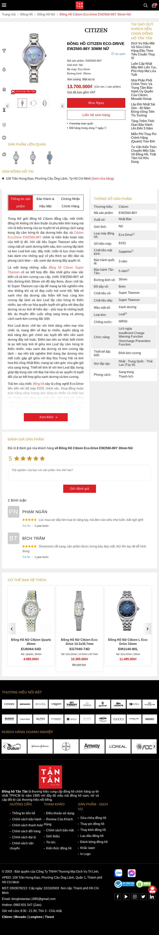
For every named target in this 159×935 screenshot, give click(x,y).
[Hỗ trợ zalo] (118, 873)
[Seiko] (149, 719)
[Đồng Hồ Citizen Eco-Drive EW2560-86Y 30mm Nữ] (22, 103)
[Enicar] (102, 719)
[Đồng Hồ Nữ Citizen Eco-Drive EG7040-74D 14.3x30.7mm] (79, 629)
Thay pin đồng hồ (92, 824)
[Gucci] (118, 719)
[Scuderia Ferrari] (102, 704)
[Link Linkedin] (152, 897)
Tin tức (51, 842)
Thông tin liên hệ (23, 813)
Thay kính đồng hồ (93, 830)
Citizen (7, 917)
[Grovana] (56, 719)
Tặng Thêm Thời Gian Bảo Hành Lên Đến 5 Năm (142, 124)
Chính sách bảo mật (60, 830)
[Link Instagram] (135, 897)
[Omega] (87, 704)
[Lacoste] (118, 704)
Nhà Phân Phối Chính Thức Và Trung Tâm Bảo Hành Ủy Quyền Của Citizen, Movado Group (142, 89)
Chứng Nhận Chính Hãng (70, 202)
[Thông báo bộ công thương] (124, 886)
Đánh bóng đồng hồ (94, 842)
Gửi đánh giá (79, 488)
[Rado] (9, 719)
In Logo (85, 854)
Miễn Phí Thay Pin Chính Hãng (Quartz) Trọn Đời (143, 137)
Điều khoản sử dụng (60, 813)
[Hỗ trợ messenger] (132, 873)
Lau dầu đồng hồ (92, 836)
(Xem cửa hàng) (103, 178)
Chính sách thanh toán (27, 825)
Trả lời (26, 525)
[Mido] (87, 719)
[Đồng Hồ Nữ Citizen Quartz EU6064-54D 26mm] (31, 629)
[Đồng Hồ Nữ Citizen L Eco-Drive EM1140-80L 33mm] (128, 629)
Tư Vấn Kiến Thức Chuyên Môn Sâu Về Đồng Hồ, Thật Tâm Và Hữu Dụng (144, 154)
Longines (35, 917)
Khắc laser (87, 848)
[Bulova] (40, 704)
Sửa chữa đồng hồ (93, 818)
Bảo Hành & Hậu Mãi (45, 202)
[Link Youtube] (126, 897)
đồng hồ (38, 383)
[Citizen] (9, 704)
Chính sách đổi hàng (26, 831)
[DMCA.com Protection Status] (143, 886)
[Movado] (24, 704)
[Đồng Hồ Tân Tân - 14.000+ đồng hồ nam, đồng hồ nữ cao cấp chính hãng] (79, 5)
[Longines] (56, 704)
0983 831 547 (22, 905)
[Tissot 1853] (71, 704)
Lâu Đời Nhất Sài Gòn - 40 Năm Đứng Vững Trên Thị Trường (143, 110)
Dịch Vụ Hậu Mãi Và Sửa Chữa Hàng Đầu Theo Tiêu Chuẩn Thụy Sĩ (143, 51)
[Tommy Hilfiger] (134, 704)
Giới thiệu (53, 836)
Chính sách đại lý (24, 837)
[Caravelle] (71, 719)
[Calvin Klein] (24, 719)
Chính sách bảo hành (26, 819)
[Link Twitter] (143, 897)
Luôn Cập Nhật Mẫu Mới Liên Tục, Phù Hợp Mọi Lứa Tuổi (144, 69)
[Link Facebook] (118, 897)
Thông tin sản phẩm (20, 202)
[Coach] (149, 704)
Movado (20, 917)
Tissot (49, 917)
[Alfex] (40, 719)
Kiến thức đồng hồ (59, 848)
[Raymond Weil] (134, 719)
